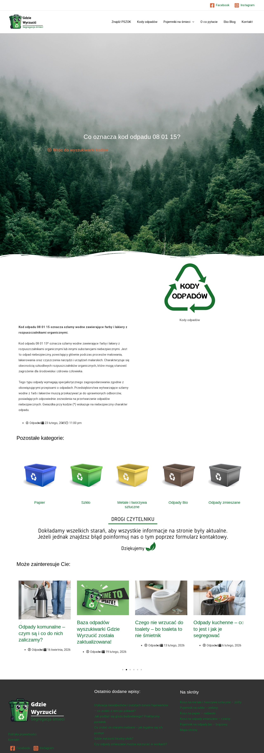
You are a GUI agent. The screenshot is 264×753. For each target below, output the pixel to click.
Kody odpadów (147, 22)
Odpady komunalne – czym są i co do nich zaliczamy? (42, 633)
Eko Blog (230, 22)
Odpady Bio (178, 502)
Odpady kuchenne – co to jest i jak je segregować (218, 629)
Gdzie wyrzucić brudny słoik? (113, 738)
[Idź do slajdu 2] (126, 669)
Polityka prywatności (22, 734)
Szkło (85, 502)
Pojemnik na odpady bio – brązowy (203, 724)
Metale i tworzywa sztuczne (132, 504)
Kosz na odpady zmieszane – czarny (205, 719)
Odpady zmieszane (224, 502)
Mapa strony (188, 730)
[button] (21, 622)
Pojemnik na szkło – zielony (199, 708)
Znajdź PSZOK (121, 22)
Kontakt (247, 22)
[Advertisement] (74, 294)
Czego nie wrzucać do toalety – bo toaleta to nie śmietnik (159, 629)
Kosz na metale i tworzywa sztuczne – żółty (210, 702)
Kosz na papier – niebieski (197, 713)
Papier (39, 502)
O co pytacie (209, 22)
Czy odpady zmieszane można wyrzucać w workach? (130, 744)
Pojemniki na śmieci (177, 22)
